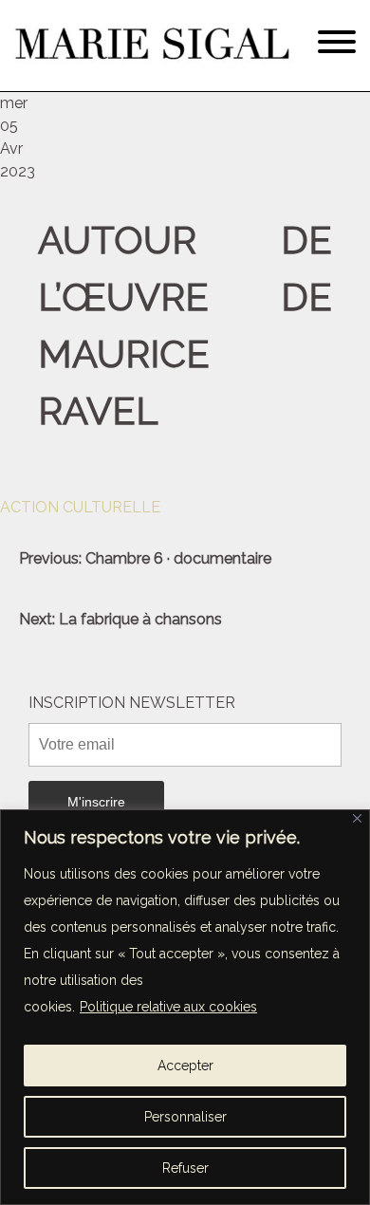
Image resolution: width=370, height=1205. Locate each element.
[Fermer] (357, 818)
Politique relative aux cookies (168, 1006)
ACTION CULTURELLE (80, 507)
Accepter (185, 1065)
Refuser (185, 1168)
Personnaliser (185, 1116)
